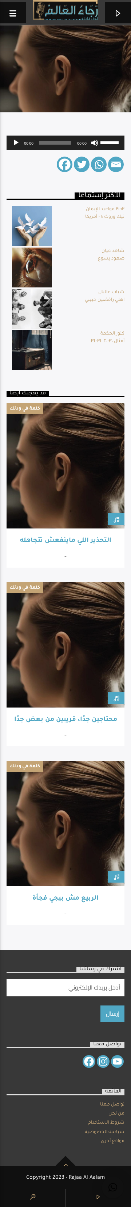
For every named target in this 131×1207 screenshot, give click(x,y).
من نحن (116, 1113)
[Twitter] (82, 164)
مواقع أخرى (112, 1141)
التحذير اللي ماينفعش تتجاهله (65, 541)
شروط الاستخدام (106, 1122)
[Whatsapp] (99, 164)
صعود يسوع (111, 258)
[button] (113, 1187)
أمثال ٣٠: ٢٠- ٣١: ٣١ (107, 341)
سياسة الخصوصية (104, 1132)
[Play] (16, 142)
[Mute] (94, 142)
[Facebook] (64, 164)
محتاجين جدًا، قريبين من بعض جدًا (65, 720)
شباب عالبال (111, 292)
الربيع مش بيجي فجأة (65, 898)
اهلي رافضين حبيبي (104, 300)
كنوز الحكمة (112, 333)
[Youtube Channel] (117, 1061)
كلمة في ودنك (24, 408)
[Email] (116, 164)
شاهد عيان (113, 251)
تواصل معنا (112, 1104)
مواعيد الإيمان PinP (105, 209)
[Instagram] (103, 1061)
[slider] (110, 142)
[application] (65, 143)
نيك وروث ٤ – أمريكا (104, 217)
